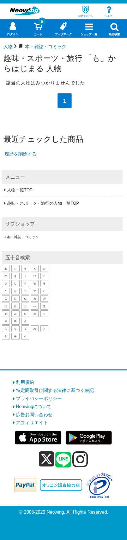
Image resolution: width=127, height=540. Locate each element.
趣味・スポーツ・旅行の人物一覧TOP (43, 203)
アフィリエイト (32, 422)
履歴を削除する (21, 154)
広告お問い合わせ (34, 414)
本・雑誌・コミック (23, 237)
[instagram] (80, 459)
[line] (63, 460)
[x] (46, 459)
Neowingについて (34, 406)
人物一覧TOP (19, 190)
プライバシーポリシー (39, 398)
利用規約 (25, 382)
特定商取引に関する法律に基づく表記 (55, 390)
